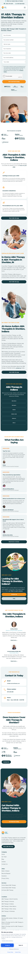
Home (3, 854)
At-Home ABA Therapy (7, 890)
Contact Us (6, 762)
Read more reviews (14, 541)
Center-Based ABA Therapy (9, 887)
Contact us (14, 594)
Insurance (4, 876)
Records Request (6, 873)
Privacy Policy (5, 878)
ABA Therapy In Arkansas (8, 911)
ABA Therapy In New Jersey (9, 908)
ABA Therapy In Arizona (8, 901)
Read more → (14, 640)
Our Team (4, 856)
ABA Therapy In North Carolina (10, 899)
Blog (3, 859)
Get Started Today (14, 821)
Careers (4, 861)
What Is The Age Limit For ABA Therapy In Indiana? (12, 927)
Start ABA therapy (14, 218)
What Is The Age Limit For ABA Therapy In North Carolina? (12, 923)
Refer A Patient (5, 871)
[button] (24, 7)
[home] (4, 7)
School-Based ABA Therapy (9, 885)
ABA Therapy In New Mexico (9, 906)
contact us (18, 368)
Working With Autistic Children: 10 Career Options (12, 918)
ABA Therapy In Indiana (8, 904)
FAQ (14, 598)
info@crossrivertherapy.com (13, 683)
